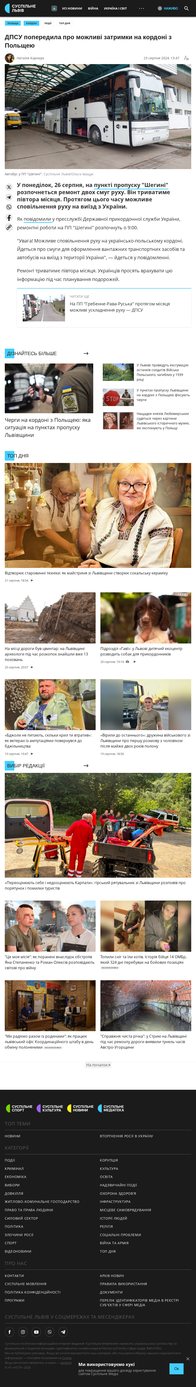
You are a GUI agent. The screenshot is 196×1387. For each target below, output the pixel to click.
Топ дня (64, 23)
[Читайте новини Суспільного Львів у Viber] (49, 1332)
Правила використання (123, 1284)
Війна (93, 8)
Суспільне (69, 1358)
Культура (109, 1168)
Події (47, 23)
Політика (14, 1226)
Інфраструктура (115, 1201)
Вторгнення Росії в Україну (126, 1136)
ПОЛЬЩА (12, 23)
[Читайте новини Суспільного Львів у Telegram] (63, 1332)
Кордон (31, 23)
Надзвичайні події (118, 1185)
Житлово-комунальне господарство (42, 1201)
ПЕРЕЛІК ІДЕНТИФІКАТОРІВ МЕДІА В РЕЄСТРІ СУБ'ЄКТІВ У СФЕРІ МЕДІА (139, 1302)
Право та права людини (29, 1210)
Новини (13, 1136)
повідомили (38, 219)
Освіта (106, 1176)
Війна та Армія (114, 1243)
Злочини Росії (19, 1235)
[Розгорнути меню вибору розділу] (54, 8)
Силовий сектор (21, 1218)
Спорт (11, 1243)
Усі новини (72, 8)
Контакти (14, 1275)
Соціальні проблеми (120, 1235)
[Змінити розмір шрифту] (186, 58)
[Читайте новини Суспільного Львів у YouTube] (36, 1332)
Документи (111, 1292)
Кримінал (14, 1168)
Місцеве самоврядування (125, 1210)
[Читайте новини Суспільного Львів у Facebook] (9, 1332)
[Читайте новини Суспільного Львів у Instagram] (23, 1332)
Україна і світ (115, 8)
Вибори (12, 1185)
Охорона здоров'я (118, 1193)
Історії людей (113, 1218)
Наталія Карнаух (30, 58)
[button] (9, 187)
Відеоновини (18, 1251)
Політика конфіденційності (33, 1292)
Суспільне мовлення (26, 1284)
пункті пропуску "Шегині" (131, 185)
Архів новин (112, 1275)
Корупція (109, 1160)
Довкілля (14, 1193)
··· (141, 8)
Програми (15, 1300)
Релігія (106, 1226)
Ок (176, 1369)
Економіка (15, 1176)
